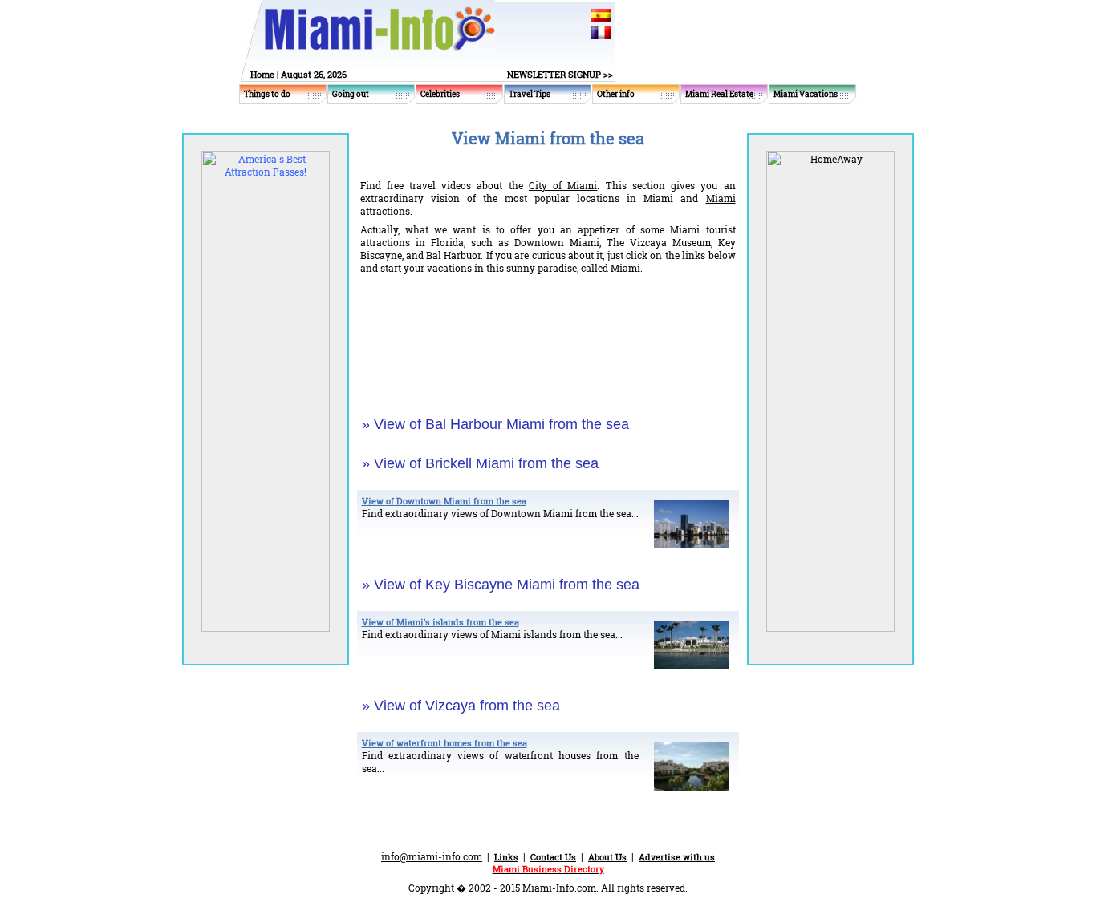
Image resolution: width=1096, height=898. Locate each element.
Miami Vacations (805, 94)
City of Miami (563, 185)
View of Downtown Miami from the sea (444, 501)
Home (262, 74)
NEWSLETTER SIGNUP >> (560, 74)
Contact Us (553, 857)
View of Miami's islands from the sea (440, 622)
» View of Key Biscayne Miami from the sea (500, 584)
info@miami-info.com (431, 856)
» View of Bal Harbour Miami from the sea (495, 424)
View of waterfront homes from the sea (444, 743)
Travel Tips (529, 94)
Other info (616, 94)
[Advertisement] (548, 336)
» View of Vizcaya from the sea (461, 706)
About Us (607, 857)
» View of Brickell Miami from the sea (480, 463)
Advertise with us (677, 857)
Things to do (267, 94)
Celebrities (440, 94)
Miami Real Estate (719, 94)
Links (506, 857)
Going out (350, 94)
